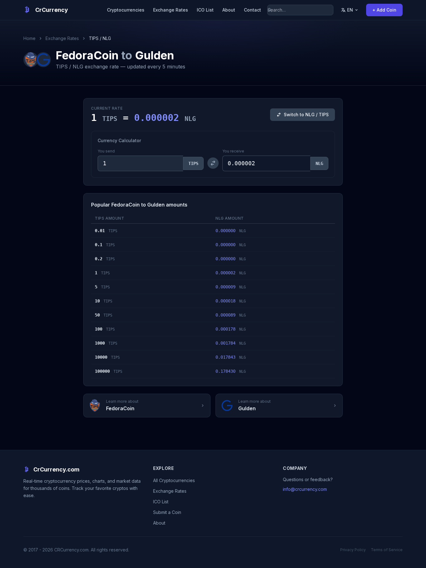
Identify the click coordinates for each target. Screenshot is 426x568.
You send (106, 151)
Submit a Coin (167, 512)
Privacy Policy (353, 549)
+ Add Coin (384, 9)
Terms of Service (387, 549)
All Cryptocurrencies (174, 480)
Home (29, 38)
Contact (252, 9)
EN (350, 9)
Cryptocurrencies (125, 9)
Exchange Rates (170, 9)
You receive (233, 151)
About (228, 9)
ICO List (205, 9)
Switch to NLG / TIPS (306, 114)
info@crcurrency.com (305, 489)
